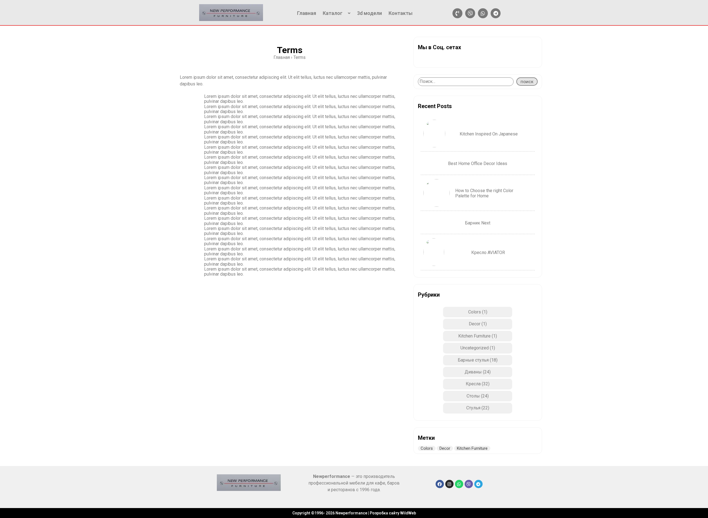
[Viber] (470, 13)
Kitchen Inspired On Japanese (489, 134)
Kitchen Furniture (474, 336)
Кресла (473, 383)
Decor (474, 323)
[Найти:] (466, 81)
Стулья (473, 407)
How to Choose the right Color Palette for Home (484, 193)
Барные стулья (473, 360)
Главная (306, 13)
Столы (473, 396)
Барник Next (477, 223)
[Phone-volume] (457, 13)
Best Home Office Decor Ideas (477, 163)
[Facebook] (440, 484)
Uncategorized (474, 347)
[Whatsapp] (483, 13)
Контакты (401, 13)
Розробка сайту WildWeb (393, 513)
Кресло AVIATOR (488, 252)
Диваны (473, 372)
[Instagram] (449, 484)
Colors (474, 312)
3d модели (369, 13)
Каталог (332, 13)
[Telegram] (496, 13)
